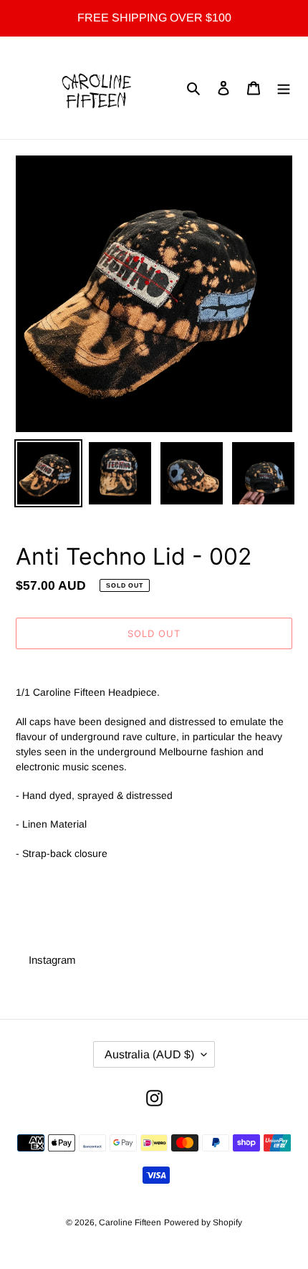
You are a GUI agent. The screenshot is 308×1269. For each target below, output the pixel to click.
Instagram (52, 960)
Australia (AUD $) (149, 1054)
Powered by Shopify (203, 1222)
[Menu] (284, 87)
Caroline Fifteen (130, 1222)
